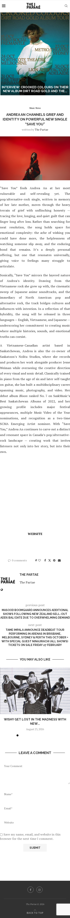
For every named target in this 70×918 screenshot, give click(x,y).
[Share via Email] (59, 560)
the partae (41, 129)
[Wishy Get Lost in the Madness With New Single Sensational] (35, 690)
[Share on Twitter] (49, 560)
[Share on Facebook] (45, 560)
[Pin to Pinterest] (54, 560)
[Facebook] (30, 890)
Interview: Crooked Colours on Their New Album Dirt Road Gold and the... (33, 89)
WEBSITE (35, 534)
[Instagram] (39, 890)
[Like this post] (39, 560)
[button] (5, 53)
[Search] (66, 5)
